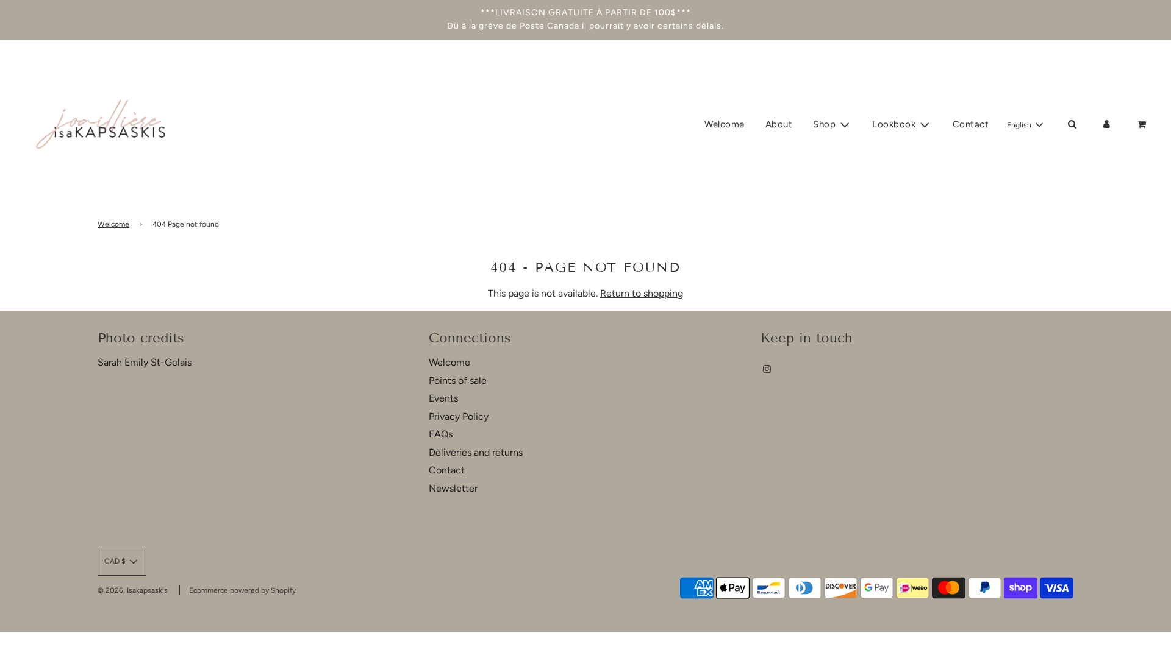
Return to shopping (641, 293)
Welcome (724, 124)
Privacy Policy (459, 416)
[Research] (1072, 124)
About (779, 124)
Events (443, 398)
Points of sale (458, 380)
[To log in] (1106, 124)
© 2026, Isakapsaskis (133, 590)
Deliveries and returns (476, 452)
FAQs (441, 434)
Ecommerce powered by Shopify (242, 590)
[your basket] (1143, 124)
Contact (971, 124)
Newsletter (453, 488)
